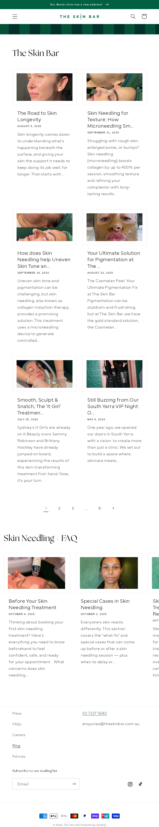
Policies (19, 756)
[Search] (133, 16)
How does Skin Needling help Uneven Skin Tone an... (44, 259)
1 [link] (46, 508)
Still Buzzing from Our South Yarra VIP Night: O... (113, 406)
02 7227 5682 (94, 713)
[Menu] (15, 16)
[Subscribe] (73, 784)
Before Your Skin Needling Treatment (33, 603)
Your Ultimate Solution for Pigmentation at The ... (113, 259)
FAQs (17, 723)
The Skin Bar (72, 824)
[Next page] (113, 508)
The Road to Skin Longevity (37, 115)
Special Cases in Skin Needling (105, 603)
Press (17, 713)
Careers (19, 734)
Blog (16, 745)
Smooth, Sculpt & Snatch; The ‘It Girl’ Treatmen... (39, 406)
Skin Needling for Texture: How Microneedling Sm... (110, 119)
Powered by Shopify (93, 824)
